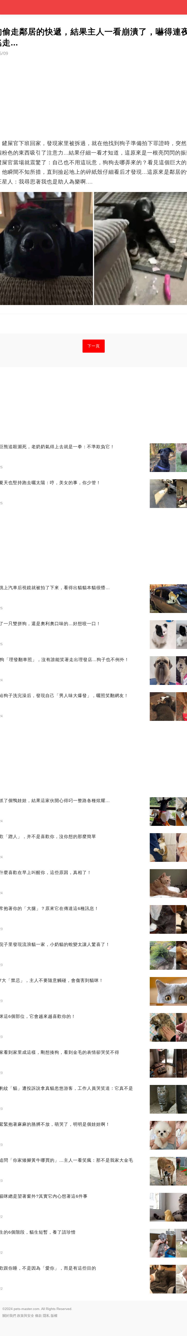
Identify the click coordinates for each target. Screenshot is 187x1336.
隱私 (46, 1316)
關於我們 (9, 1316)
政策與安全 (25, 1316)
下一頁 (93, 346)
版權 (54, 1316)
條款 (38, 1316)
